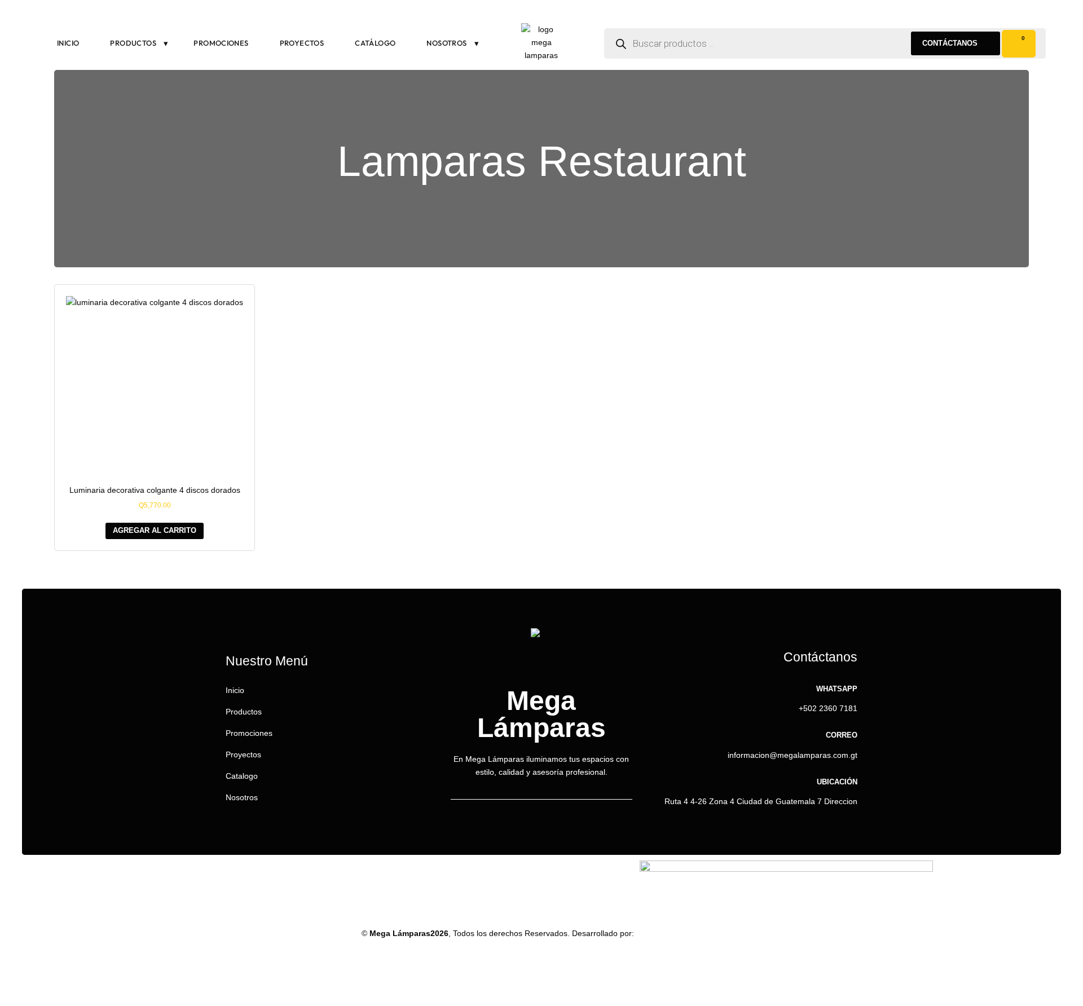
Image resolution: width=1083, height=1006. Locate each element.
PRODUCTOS (133, 42)
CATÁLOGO (375, 42)
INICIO (68, 42)
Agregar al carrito (154, 530)
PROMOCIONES (220, 42)
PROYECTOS (302, 42)
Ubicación (837, 782)
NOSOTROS (446, 42)
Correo (841, 735)
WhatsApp (836, 689)
